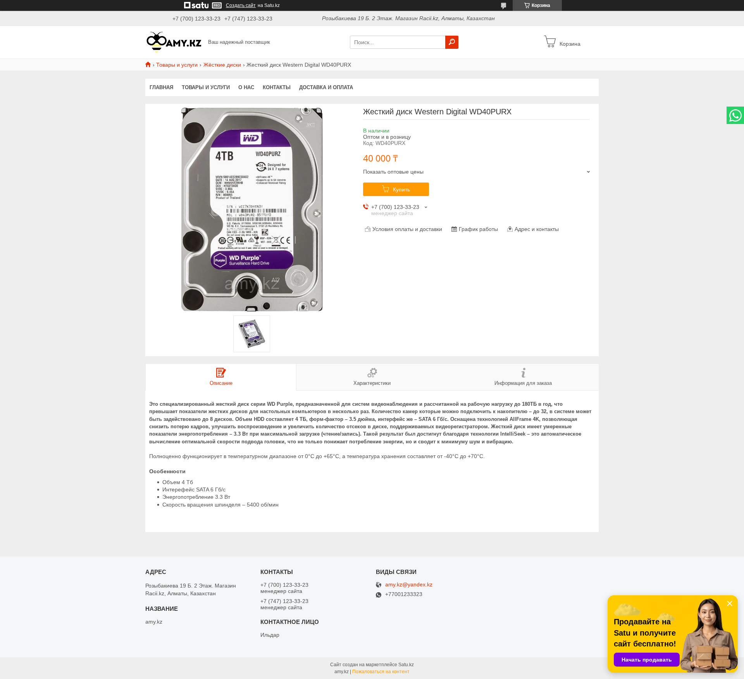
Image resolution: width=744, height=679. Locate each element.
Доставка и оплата (326, 87)
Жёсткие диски (222, 65)
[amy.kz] (174, 42)
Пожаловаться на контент (381, 671)
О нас (246, 87)
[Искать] (451, 42)
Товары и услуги (177, 65)
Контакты (277, 87)
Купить (401, 189)
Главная (161, 87)
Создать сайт (241, 5)
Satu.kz (406, 664)
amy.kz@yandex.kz (408, 585)
